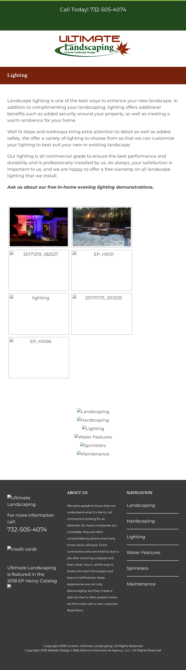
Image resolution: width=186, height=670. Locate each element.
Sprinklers (137, 568)
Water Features (143, 552)
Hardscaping (141, 521)
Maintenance (141, 584)
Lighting (136, 536)
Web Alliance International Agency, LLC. (102, 650)
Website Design (59, 650)
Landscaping (141, 505)
